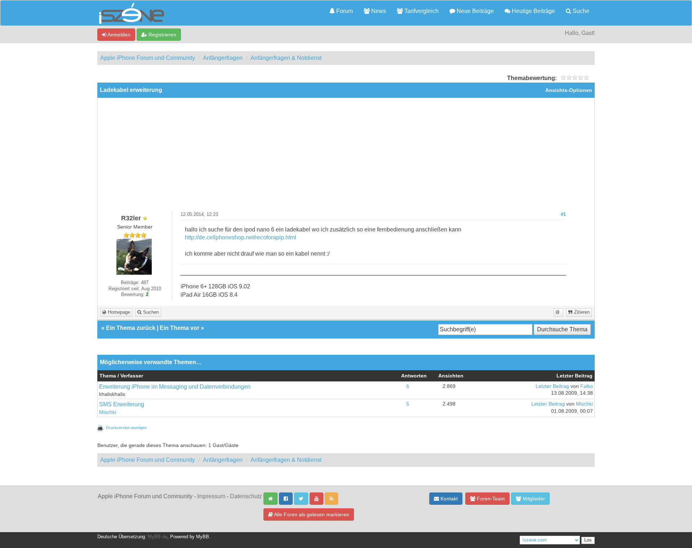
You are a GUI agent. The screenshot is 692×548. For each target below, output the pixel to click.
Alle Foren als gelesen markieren (311, 514)
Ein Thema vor (179, 328)
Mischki (107, 412)
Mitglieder (533, 498)
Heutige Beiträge (532, 11)
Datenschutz (246, 496)
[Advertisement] (346, 157)
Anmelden (118, 34)
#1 (563, 214)
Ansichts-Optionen (568, 90)
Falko (586, 386)
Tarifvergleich (421, 11)
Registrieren (161, 34)
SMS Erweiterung (121, 404)
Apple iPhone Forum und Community (147, 58)
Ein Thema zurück (130, 328)
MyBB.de (157, 536)
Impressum (211, 496)
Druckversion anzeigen (126, 427)
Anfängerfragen (223, 58)
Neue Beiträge (474, 11)
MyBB (202, 536)
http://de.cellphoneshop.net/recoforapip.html (240, 237)
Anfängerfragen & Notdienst (285, 58)
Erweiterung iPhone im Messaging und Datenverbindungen (174, 387)
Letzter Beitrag (552, 386)
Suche (580, 11)
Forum (344, 11)
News (378, 11)
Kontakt (448, 498)
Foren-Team (490, 498)
